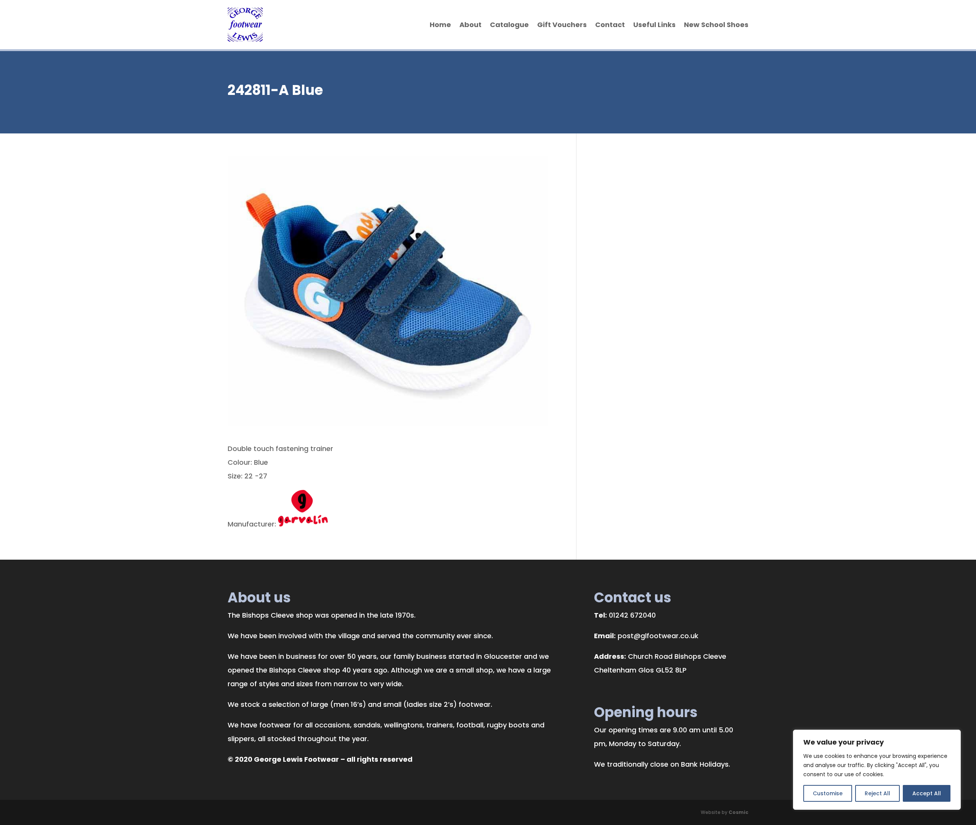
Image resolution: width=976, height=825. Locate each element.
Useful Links (654, 24)
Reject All (877, 793)
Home (440, 24)
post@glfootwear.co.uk (658, 635)
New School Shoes (716, 24)
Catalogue (509, 24)
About (470, 24)
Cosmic (738, 812)
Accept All (926, 793)
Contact (610, 24)
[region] (877, 770)
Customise (828, 793)
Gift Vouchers (562, 24)
